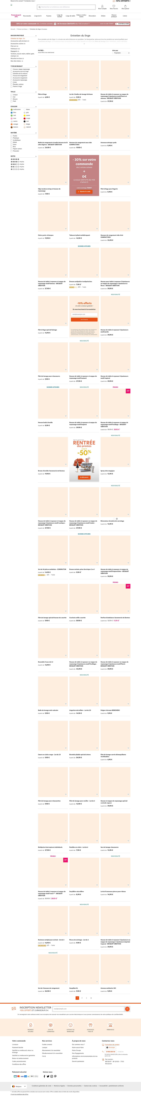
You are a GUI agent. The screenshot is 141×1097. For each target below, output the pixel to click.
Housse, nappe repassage (21, 69)
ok (127, 1009)
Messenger (112, 1047)
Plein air (13, 46)
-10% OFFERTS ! (122, 1)
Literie (125, 16)
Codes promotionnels (19, 1061)
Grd (14, 97)
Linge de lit (37, 16)
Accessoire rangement (20, 78)
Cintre (15, 82)
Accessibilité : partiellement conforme (111, 1086)
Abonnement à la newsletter (51, 1050)
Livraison (15, 1044)
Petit (14, 101)
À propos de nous (78, 1041)
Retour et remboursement (20, 1058)
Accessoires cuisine (17, 43)
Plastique (16, 138)
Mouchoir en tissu (16, 58)
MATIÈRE (14, 133)
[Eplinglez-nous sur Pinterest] (55, 1077)
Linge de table (70, 16)
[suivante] (86, 998)
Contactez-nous (108, 1041)
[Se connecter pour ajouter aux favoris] (66, 88)
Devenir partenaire (78, 1061)
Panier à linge (17, 86)
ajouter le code (123, 23)
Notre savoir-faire (78, 1047)
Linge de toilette (59, 16)
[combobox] (66, 7)
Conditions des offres (19, 1064)
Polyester (16, 151)
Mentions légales (59, 1086)
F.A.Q (44, 1056)
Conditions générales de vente (41, 1086)
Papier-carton (17, 149)
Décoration (92, 16)
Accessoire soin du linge (20, 71)
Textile (15, 136)
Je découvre (84, 477)
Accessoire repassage (20, 80)
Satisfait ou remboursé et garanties (23, 1055)
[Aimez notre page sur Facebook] (44, 1077)
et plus (22, 162)
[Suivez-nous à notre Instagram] (51, 1077)
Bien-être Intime (16, 61)
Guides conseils (47, 1044)
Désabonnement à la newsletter (52, 1053)
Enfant (103, 16)
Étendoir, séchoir (18, 84)
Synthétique (17, 140)
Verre (14, 144)
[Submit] (39, 7)
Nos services (47, 1041)
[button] (19, 1086)
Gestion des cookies (90, 1086)
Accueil (13, 29)
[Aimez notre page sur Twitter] (48, 1077)
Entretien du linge (16, 38)
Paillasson (14, 49)
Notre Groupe (76, 1050)
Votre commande (19, 1041)
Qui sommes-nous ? (78, 1044)
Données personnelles (74, 1086)
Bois (14, 147)
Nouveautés (27, 16)
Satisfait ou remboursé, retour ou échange (22, 1051)
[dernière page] (91, 998)
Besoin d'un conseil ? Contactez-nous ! (23, 1)
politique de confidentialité (90, 334)
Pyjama (48, 16)
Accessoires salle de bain (19, 41)
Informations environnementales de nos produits (84, 1057)
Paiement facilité (17, 1047)
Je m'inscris (84, 319)
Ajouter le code (85, 191)
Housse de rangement (20, 76)
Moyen (15, 99)
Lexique (44, 1047)
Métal (15, 142)
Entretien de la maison (20, 73)
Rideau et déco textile (81, 16)
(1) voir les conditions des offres (19, 1094)
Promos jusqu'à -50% (16, 16)
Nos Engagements (78, 1053)
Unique (15, 95)
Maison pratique (114, 16)
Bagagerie (14, 51)
